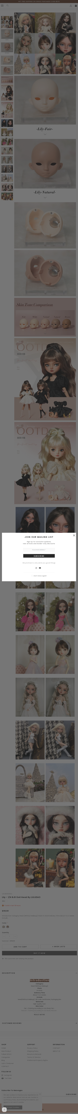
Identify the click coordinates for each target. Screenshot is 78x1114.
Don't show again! (40, 576)
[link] (37, 568)
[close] (74, 535)
